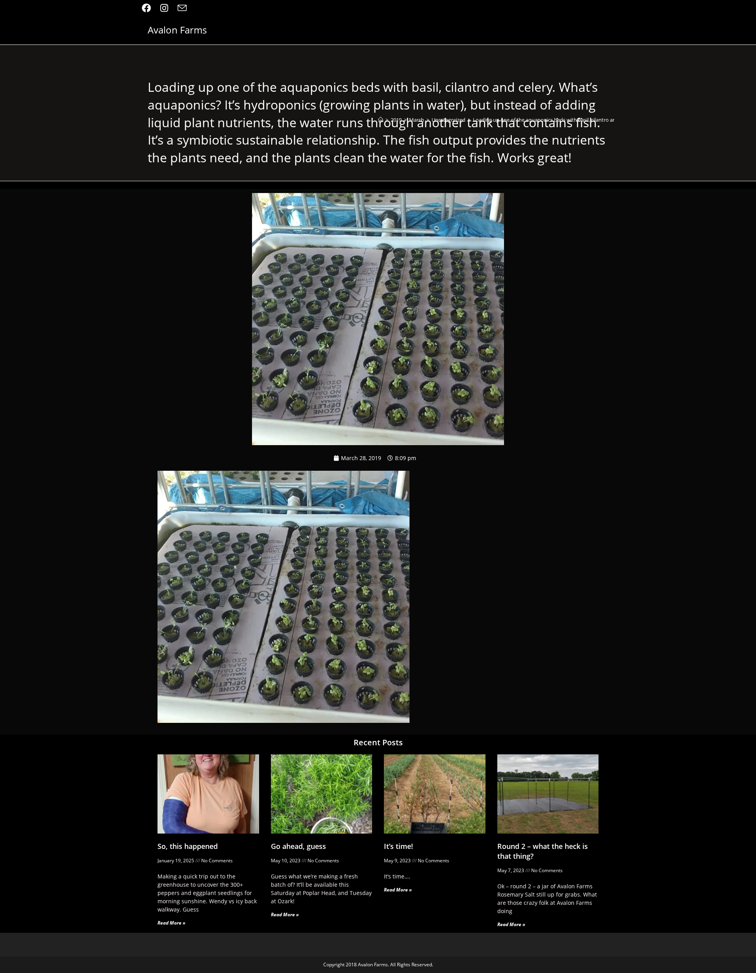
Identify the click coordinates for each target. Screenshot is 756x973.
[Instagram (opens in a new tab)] (164, 8)
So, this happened (188, 846)
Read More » (171, 922)
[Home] (380, 119)
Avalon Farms (177, 29)
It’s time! (398, 846)
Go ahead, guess (298, 846)
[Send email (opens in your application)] (182, 8)
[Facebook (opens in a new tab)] (149, 8)
